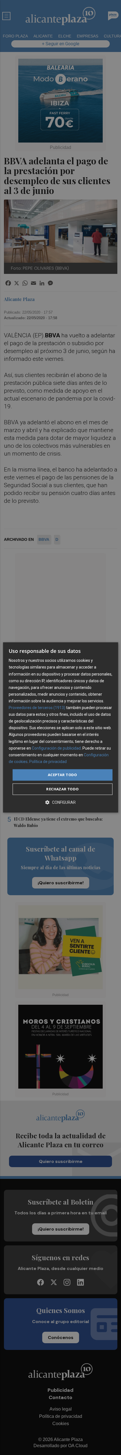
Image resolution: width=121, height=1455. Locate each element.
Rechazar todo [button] (62, 789)
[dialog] (60, 727)
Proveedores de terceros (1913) (37, 707)
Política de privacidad (48, 761)
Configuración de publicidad (56, 748)
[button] (60, 802)
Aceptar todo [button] (62, 774)
